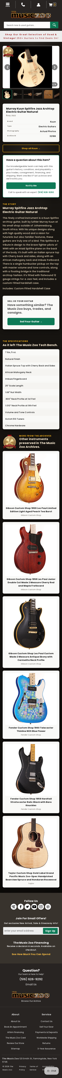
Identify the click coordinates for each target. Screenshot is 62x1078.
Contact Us (46, 1021)
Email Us (31, 984)
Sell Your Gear (46, 1026)
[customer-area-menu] (38, 4)
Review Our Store (15, 1043)
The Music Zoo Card (15, 1037)
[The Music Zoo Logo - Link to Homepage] (31, 14)
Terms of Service (34, 1068)
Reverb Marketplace (14, 907)
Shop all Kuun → (31, 148)
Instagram (41, 907)
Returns (46, 1043)
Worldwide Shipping (46, 1037)
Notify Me (31, 185)
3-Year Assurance (47, 1048)
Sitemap (15, 1048)
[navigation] (8, 4)
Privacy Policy (22, 1068)
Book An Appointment (15, 1026)
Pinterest (48, 907)
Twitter (27, 907)
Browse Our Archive (31, 1001)
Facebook (21, 907)
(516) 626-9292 (46, 192)
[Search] (54, 25)
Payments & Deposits (46, 1032)
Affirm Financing (15, 1032)
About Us (15, 1021)
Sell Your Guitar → (31, 321)
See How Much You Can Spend (31, 954)
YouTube (34, 907)
